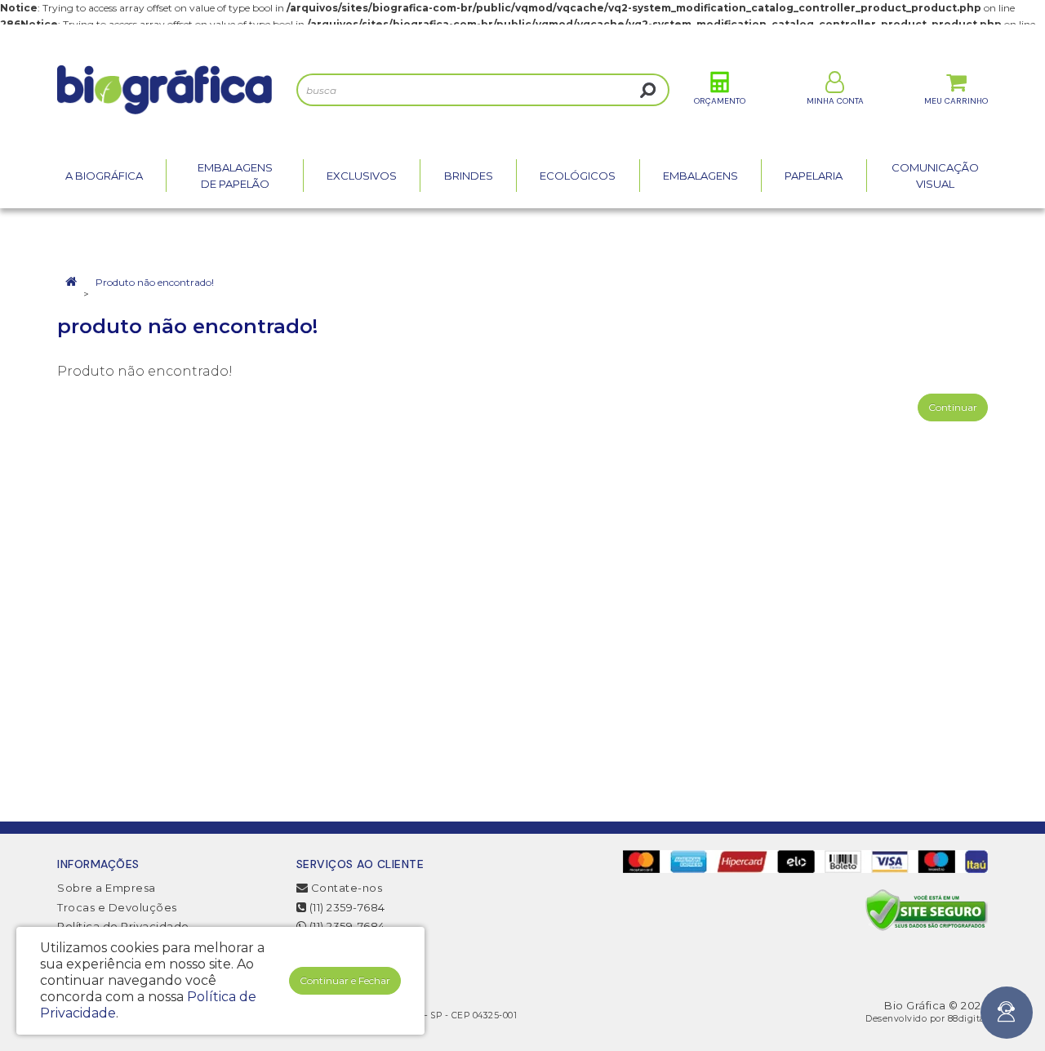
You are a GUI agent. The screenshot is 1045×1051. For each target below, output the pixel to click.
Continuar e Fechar (345, 980)
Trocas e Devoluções (117, 907)
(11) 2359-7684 (345, 907)
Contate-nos (345, 887)
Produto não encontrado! (155, 282)
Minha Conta (835, 101)
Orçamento (719, 101)
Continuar (952, 407)
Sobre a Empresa (106, 887)
